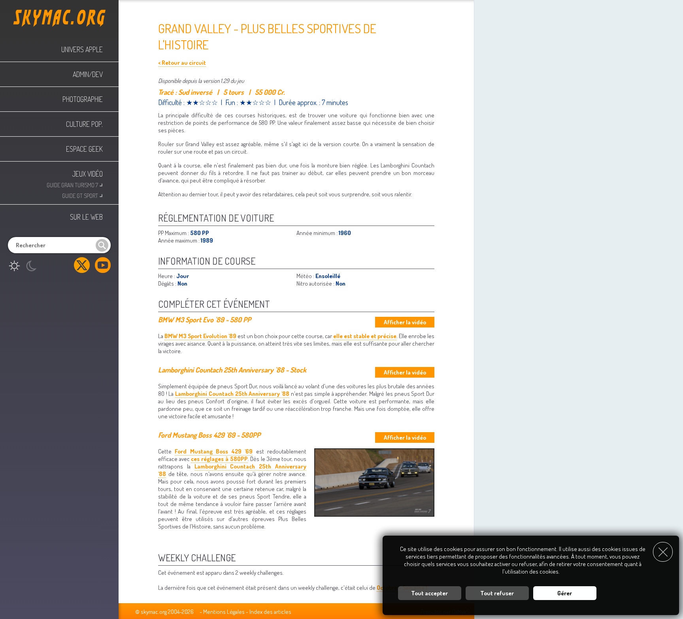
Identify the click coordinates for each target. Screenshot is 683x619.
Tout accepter (429, 593)
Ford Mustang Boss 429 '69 (214, 451)
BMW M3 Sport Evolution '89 (200, 336)
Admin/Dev (88, 74)
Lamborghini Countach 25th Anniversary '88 (232, 393)
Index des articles (270, 611)
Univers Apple (82, 49)
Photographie (82, 99)
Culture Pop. (84, 124)
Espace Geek (84, 149)
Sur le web (86, 217)
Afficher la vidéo (405, 322)
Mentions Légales (224, 611)
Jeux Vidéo (87, 173)
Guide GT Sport (82, 194)
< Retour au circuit (182, 62)
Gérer (564, 593)
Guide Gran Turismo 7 (75, 184)
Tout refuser (497, 593)
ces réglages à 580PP (219, 459)
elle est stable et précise (364, 336)
